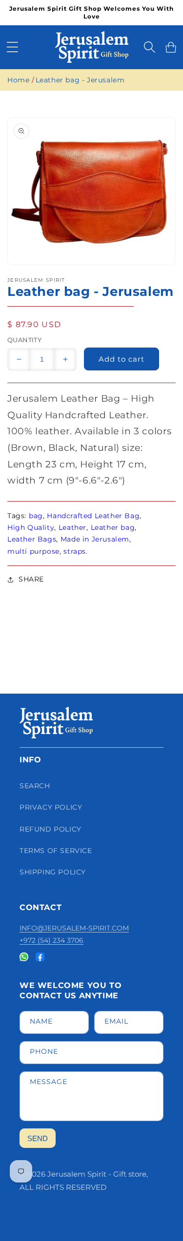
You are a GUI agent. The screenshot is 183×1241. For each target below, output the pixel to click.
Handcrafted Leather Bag (93, 516)
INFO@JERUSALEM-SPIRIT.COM (74, 928)
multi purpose (33, 551)
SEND (37, 1138)
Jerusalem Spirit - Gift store (96, 1174)
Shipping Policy (53, 872)
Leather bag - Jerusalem (80, 80)
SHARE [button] (31, 579)
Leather (72, 527)
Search (35, 786)
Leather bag (113, 527)
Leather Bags (31, 539)
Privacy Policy (51, 807)
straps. (75, 551)
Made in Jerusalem (95, 539)
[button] (12, 47)
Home (18, 80)
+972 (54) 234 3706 (51, 940)
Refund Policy (50, 829)
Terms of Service (56, 850)
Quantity (24, 340)
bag (36, 516)
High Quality (30, 527)
